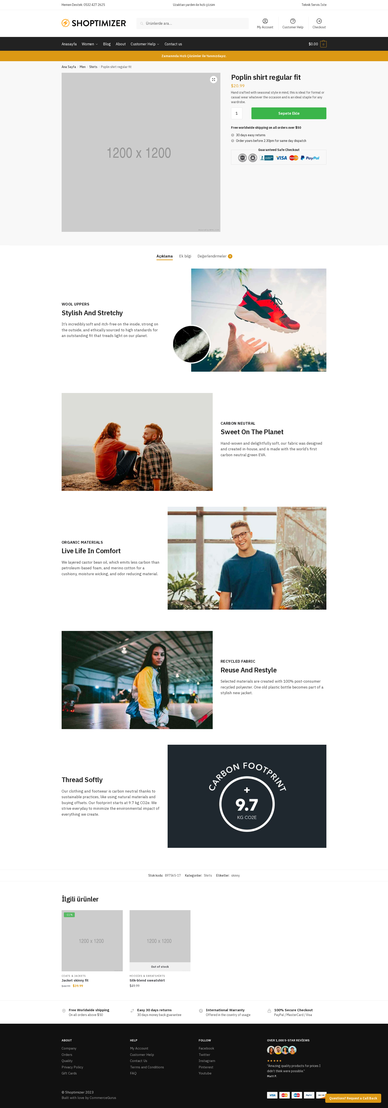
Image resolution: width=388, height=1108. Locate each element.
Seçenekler (160, 995)
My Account (265, 27)
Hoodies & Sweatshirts (147, 975)
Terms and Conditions (147, 1067)
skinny (235, 875)
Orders (67, 1054)
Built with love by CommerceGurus (89, 1098)
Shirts (93, 67)
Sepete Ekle (289, 113)
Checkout (319, 27)
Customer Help (293, 27)
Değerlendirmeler (212, 256)
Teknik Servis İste (314, 5)
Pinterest (206, 1067)
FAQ (133, 1073)
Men (83, 67)
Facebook (206, 1048)
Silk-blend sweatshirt (147, 980)
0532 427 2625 (94, 5)
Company (69, 1048)
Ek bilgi (185, 256)
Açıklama (165, 256)
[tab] (165, 252)
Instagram (207, 1061)
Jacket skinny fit (75, 980)
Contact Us (138, 1061)
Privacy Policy (72, 1067)
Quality (67, 1061)
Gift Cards (69, 1073)
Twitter (204, 1054)
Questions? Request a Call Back (353, 1098)
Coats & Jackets (74, 975)
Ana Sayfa (69, 67)
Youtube (205, 1073)
